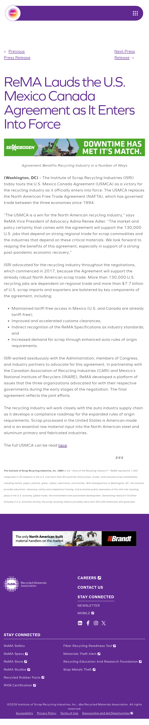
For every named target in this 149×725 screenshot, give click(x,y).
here (62, 445)
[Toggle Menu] (135, 13)
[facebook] (80, 623)
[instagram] (96, 623)
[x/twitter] (103, 623)
